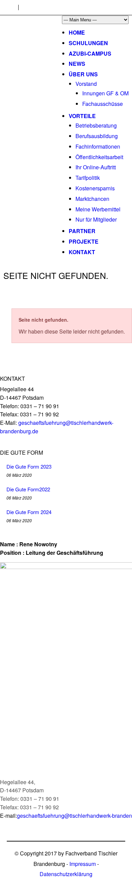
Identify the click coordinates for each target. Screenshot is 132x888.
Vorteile (82, 116)
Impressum (82, 864)
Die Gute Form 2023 (28, 466)
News (77, 64)
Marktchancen (92, 199)
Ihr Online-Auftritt (95, 167)
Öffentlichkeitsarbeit (99, 157)
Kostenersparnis (95, 188)
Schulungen (88, 43)
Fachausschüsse (102, 104)
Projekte (83, 241)
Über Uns (83, 74)
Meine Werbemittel (97, 209)
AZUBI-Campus (90, 53)
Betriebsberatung (96, 125)
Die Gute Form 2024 (28, 511)
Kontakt (82, 252)
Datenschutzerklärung (66, 874)
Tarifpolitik (87, 178)
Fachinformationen (97, 146)
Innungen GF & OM (105, 93)
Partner (82, 231)
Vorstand (86, 84)
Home (77, 32)
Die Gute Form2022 (28, 489)
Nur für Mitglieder (96, 219)
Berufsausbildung (96, 136)
